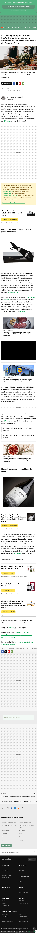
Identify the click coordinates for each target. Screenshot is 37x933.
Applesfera (4, 872)
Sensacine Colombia (23, 919)
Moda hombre (5, 830)
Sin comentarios (7, 83)
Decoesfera (4, 903)
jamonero (31, 297)
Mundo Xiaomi (5, 877)
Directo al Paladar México (7, 921)
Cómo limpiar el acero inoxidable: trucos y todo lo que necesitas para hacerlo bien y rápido (16, 634)
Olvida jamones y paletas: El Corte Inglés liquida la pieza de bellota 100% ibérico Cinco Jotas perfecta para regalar (17, 333)
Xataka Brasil (5, 916)
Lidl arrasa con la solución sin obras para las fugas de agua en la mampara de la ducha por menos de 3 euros (18, 380)
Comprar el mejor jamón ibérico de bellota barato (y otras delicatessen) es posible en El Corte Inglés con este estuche (17, 459)
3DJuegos (21, 868)
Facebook (14, 83)
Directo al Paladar (6, 889)
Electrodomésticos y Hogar (9, 822)
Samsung (4, 833)
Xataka (3, 868)
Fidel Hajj (12, 628)
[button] (14, 97)
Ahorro (21, 840)
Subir (30, 859)
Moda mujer (22, 830)
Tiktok (21, 807)
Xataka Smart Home (6, 875)
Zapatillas (22, 27)
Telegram (5, 191)
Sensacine (21, 879)
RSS (18, 807)
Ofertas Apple (27, 801)
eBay (3, 837)
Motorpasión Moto (23, 892)
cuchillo (6, 299)
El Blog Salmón (22, 900)
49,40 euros (17, 553)
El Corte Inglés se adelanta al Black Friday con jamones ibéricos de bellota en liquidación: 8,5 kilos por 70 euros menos (19, 796)
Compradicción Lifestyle (9, 195)
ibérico (35, 648)
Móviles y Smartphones (25, 822)
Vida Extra (21, 870)
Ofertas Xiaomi (18, 801)
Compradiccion (5, 905)
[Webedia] (6, 860)
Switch (21, 837)
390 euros (7, 121)
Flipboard (20, 83)
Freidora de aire (31, 27)
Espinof (20, 881)
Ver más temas (6, 845)
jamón (28, 648)
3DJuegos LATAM (23, 914)
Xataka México (5, 914)
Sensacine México (23, 916)
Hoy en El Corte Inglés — (9, 219)
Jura (3, 840)
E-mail (23, 83)
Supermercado (20, 648)
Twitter (17, 83)
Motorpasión (22, 889)
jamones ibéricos (12, 292)
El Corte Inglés (13, 27)
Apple (20, 833)
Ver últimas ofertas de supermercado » (13, 203)
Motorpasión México (23, 921)
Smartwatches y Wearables (9, 825)
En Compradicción (8, 330)
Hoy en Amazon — (8, 573)
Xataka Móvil (5, 870)
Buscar (34, 852)
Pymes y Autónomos (23, 903)
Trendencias (11, 648)
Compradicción (7, 193)
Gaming (5, 27)
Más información (31, 931)
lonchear (22, 311)
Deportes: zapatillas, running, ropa (27, 826)
